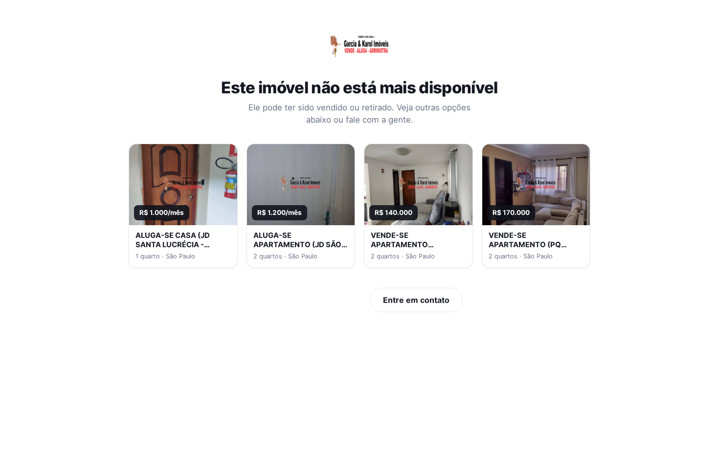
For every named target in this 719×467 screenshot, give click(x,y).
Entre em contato (416, 300)
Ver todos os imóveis (310, 300)
